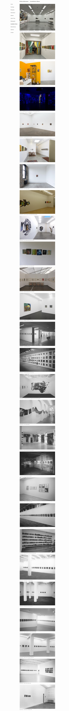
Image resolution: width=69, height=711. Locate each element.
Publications (13, 12)
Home (12, 4)
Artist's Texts (13, 18)
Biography (12, 9)
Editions (12, 15)
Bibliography (13, 21)
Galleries (12, 29)
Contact (12, 32)
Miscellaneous (13, 26)
